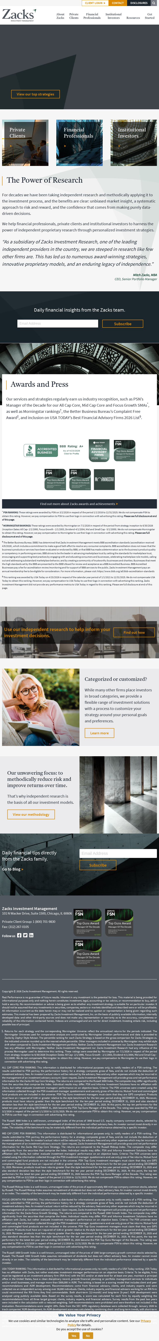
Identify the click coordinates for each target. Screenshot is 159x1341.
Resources (133, 18)
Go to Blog (11, 869)
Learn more (99, 733)
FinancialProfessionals (92, 16)
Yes (74, 1336)
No (88, 1336)
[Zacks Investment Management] (19, 15)
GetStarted (149, 16)
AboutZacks (60, 16)
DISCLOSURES (138, 3)
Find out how (134, 632)
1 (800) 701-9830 (44, 921)
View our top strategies (35, 107)
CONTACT (118, 3)
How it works (27, 94)
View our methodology (31, 814)
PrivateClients (73, 16)
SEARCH (154, 3)
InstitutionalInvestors (114, 16)
